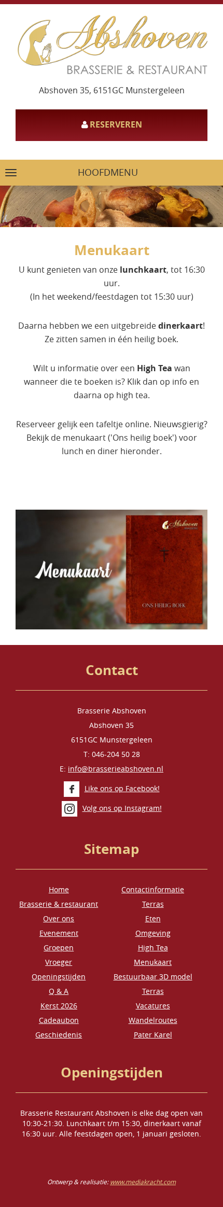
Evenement (58, 933)
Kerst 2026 (58, 1005)
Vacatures (153, 1005)
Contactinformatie (152, 889)
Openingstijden (59, 976)
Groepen (59, 947)
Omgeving (153, 933)
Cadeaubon (59, 1020)
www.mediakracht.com (143, 1181)
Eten (153, 918)
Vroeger (58, 962)
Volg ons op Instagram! (122, 808)
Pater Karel (153, 1035)
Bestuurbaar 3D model (153, 976)
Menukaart (153, 962)
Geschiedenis (58, 1035)
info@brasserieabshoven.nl (115, 769)
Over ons (58, 918)
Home (59, 889)
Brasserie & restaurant (58, 904)
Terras (153, 904)
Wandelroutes (153, 1020)
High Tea (153, 947)
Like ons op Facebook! (122, 788)
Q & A (58, 991)
